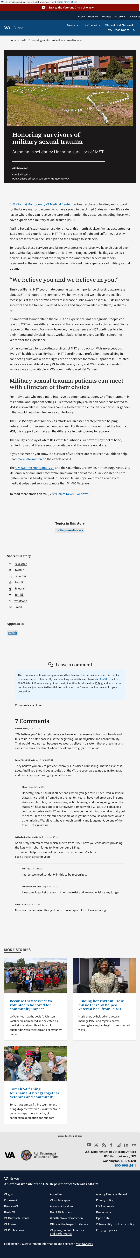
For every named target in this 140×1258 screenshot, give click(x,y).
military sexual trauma (70, 530)
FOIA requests (105, 1206)
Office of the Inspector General (69, 1224)
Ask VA (103, 679)
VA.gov (8, 1194)
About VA (56, 1194)
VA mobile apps (60, 1200)
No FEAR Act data (61, 1212)
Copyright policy (106, 1230)
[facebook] (111, 1145)
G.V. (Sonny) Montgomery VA (34, 467)
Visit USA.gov (84, 1244)
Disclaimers (103, 1212)
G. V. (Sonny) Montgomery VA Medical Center (40, 204)
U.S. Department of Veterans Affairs (70, 1184)
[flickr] (134, 1145)
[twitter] (96, 1145)
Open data (103, 1218)
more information (29, 459)
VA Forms (10, 1224)
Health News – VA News (72, 494)
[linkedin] (126, 1145)
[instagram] (119, 1145)
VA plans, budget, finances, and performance (67, 1232)
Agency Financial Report (111, 1194)
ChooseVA (10, 1200)
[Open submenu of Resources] (99, 25)
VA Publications (14, 1230)
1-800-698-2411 (124, 1165)
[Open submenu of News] (76, 25)
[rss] (104, 1145)
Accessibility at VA (61, 1206)
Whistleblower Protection (66, 1218)
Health (12, 633)
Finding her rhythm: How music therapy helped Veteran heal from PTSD (101, 1004)
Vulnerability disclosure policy (115, 1224)
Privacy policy (105, 1200)
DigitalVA (10, 1212)
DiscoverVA (11, 1206)
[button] (69, 7)
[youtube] (89, 1145)
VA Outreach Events (16, 1218)
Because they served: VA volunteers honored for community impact (31, 1004)
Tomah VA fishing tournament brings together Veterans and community (34, 1092)
